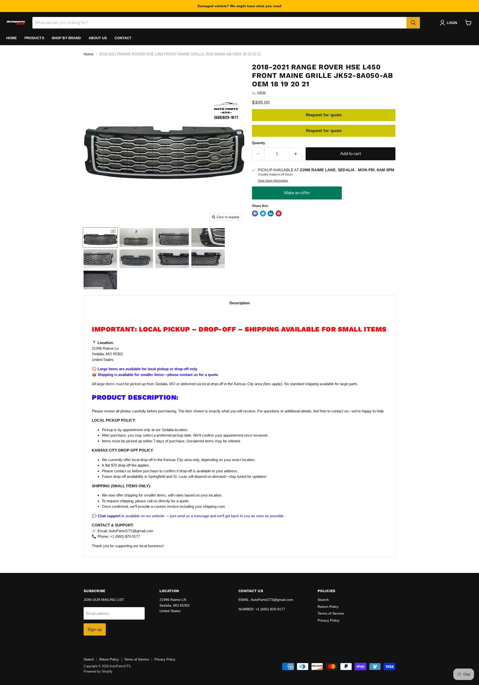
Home (11, 38)
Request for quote (324, 115)
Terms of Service (331, 613)
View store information (273, 180)
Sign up (95, 629)
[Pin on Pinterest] (279, 213)
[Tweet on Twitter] (263, 213)
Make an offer (297, 192)
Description (240, 303)
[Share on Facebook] (255, 213)
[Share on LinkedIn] (271, 213)
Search (323, 600)
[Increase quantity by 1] (296, 153)
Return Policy (328, 607)
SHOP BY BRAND (66, 38)
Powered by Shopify (98, 671)
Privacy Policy (328, 620)
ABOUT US (98, 38)
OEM (261, 93)
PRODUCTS (34, 38)
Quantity (258, 143)
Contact (123, 38)
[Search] (413, 22)
